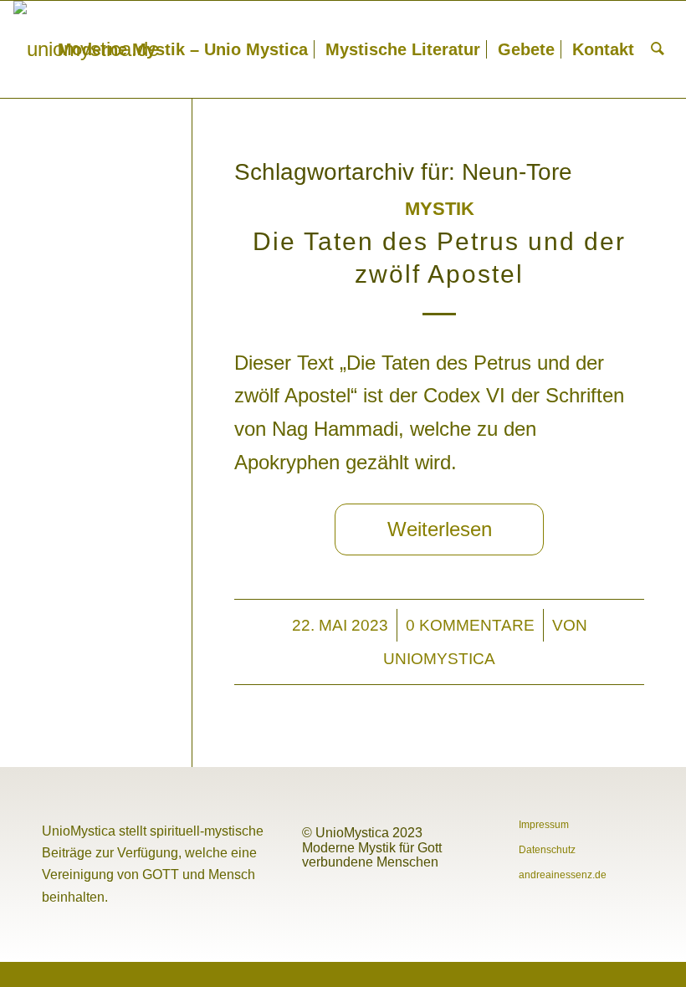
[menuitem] (182, 49)
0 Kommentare (470, 625)
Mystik (439, 208)
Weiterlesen (439, 529)
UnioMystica (439, 658)
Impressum (544, 825)
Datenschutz (547, 850)
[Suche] (657, 49)
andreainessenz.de (563, 875)
